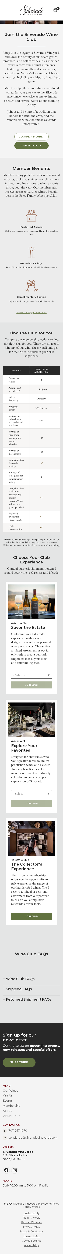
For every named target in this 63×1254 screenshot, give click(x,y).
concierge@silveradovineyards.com (33, 1137)
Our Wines (10, 1090)
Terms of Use (31, 1236)
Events (7, 1100)
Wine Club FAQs (20, 979)
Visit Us (7, 1095)
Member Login (32, 145)
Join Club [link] (31, 916)
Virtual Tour (11, 1116)
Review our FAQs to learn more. (31, 312)
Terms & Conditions (31, 1231)
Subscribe (19, 1062)
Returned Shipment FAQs (28, 999)
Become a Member (31, 136)
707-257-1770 (17, 1130)
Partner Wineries (31, 1222)
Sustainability (32, 1213)
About (7, 1110)
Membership (11, 1105)
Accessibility (31, 1245)
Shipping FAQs (19, 989)
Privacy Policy (31, 1227)
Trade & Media (31, 1217)
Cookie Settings (31, 1240)
